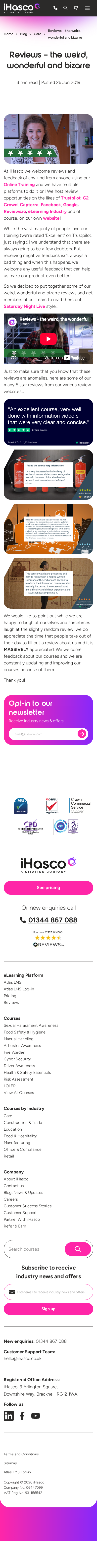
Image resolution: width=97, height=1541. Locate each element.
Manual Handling (18, 1038)
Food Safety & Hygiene (25, 1032)
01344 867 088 (52, 920)
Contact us (14, 1185)
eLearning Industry (47, 211)
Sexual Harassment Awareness (31, 1025)
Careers (11, 1199)
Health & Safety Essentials (27, 1072)
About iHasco (16, 1179)
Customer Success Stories (27, 1206)
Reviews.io (15, 211)
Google (70, 204)
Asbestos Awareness (22, 1045)
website (51, 218)
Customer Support (20, 1212)
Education (13, 1129)
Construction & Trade (23, 1122)
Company (14, 1172)
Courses (12, 1018)
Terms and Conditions (21, 1454)
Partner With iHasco (22, 1219)
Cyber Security (17, 1059)
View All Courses (19, 1092)
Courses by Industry (24, 1108)
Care (8, 1115)
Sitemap (10, 1463)
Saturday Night (24, 306)
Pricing (10, 995)
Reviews (11, 1002)
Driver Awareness (19, 1065)
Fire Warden (14, 1052)
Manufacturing (17, 1142)
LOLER (10, 1086)
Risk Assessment (18, 1079)
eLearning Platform (23, 975)
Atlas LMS (12, 982)
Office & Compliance (23, 1149)
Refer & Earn (15, 1226)
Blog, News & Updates (23, 1192)
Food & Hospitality (20, 1136)
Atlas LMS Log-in (19, 989)
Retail (9, 1156)
